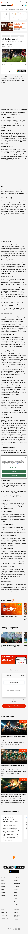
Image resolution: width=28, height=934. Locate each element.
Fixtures (3, 883)
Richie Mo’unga (13, 253)
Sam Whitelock (6, 198)
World (15, 898)
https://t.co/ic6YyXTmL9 (8, 306)
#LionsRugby (15, 304)
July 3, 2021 (20, 309)
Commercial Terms (5, 921)
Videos (3, 892)
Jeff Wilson (9, 423)
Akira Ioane (5, 241)
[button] (26, 9)
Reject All (14, 471)
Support (16, 912)
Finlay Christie (7, 548)
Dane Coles (5, 130)
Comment (6, 71)
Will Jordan (17, 411)
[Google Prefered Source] (20, 71)
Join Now (16, 880)
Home (2, 880)
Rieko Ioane (6, 397)
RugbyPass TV (20, 9)
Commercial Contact (17, 915)
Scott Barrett (6, 187)
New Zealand (9, 571)
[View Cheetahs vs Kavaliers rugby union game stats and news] (14, 16)
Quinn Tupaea (7, 377)
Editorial (16, 919)
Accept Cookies (14, 475)
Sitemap (3, 895)
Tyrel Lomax (6, 511)
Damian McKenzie (8, 447)
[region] (14, 467)
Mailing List (16, 886)
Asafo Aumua (6, 480)
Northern (16, 892)
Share (12, 71)
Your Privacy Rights (14, 467)
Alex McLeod (8, 44)
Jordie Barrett (7, 581)
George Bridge (7, 351)
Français (16, 904)
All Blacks (7, 77)
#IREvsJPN (23, 491)
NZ (14, 901)
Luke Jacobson (6, 276)
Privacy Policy (4, 912)
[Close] (25, 457)
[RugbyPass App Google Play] (20, 867)
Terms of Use (4, 915)
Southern (16, 895)
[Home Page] (7, 5)
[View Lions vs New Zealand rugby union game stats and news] (22, 16)
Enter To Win (18, 26)
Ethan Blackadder (8, 535)
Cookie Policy (4, 918)
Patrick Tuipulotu (8, 524)
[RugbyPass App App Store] (8, 867)
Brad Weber (7, 153)
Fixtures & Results (10, 9)
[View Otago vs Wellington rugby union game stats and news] (5, 16)
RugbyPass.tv (17, 883)
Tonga (10, 78)
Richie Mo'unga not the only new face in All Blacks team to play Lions (11, 821)
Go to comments (7, 840)
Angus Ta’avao (6, 146)
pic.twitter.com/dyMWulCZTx (9, 493)
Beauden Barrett (7, 566)
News (2, 9)
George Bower (7, 500)
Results (3, 886)
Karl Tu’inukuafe (6, 117)
